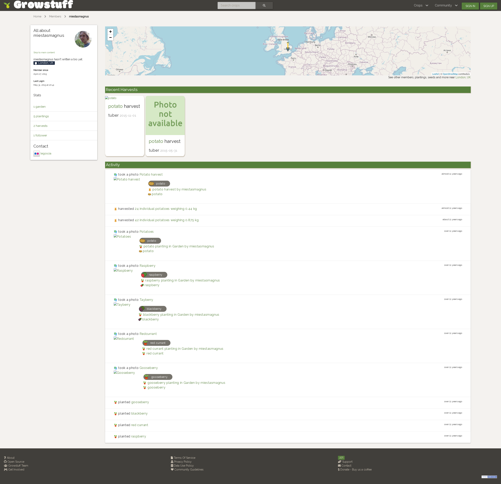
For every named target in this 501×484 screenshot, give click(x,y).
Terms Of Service (184, 457)
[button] (421, 5)
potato (115, 106)
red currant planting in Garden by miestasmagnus (185, 349)
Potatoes (147, 231)
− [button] (110, 37)
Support (347, 461)
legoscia (46, 153)
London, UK (463, 77)
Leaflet (435, 73)
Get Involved (15, 469)
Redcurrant (148, 334)
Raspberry (148, 266)
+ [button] (110, 31)
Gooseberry (149, 368)
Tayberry (146, 300)
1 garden (39, 106)
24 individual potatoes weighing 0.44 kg (166, 209)
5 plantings (41, 116)
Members (55, 16)
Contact (346, 465)
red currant (155, 353)
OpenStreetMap (450, 73)
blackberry (150, 319)
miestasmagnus (79, 16)
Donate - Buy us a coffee (356, 469)
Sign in (470, 6)
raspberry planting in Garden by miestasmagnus (182, 280)
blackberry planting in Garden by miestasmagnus (181, 314)
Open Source (15, 461)
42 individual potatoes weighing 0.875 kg (167, 220)
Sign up (488, 6)
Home (37, 16)
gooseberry (156, 387)
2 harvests (40, 126)
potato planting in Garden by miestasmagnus (179, 246)
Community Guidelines (189, 469)
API (341, 457)
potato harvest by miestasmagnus (179, 189)
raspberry (152, 285)
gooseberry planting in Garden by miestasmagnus (186, 383)
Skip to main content (44, 52)
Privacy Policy (182, 461)
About (10, 457)
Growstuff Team (17, 465)
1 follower (40, 135)
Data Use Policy (183, 465)
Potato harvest (151, 174)
